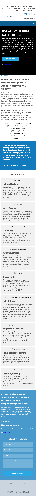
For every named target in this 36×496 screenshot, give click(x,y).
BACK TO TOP (18, 487)
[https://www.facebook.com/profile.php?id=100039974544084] (6, 64)
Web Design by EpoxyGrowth (22, 492)
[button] (33, 24)
